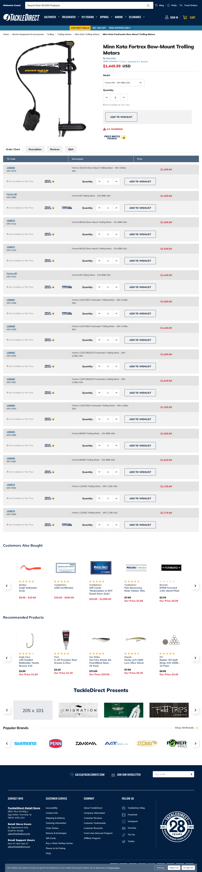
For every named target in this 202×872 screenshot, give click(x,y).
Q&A (70, 149)
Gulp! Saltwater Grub (28, 589)
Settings (161, 867)
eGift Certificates (63, 587)
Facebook (132, 814)
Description (35, 149)
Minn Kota (111, 58)
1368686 (11, 405)
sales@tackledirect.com (19, 833)
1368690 (11, 167)
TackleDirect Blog (136, 808)
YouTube (132, 828)
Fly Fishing (88, 17)
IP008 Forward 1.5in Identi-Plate (169, 589)
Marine (119, 17)
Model (106, 75)
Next (195, 710)
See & (135, 61)
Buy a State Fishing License (59, 843)
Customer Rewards (93, 828)
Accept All (188, 867)
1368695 (11, 352)
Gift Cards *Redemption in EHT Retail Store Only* (101, 590)
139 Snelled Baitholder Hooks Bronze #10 (29, 662)
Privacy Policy (113, 868)
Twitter (131, 841)
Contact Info (52, 813)
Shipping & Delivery (55, 818)
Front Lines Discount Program (98, 833)
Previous (6, 710)
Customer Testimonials (95, 823)
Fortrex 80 (12, 194)
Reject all (174, 867)
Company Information (94, 813)
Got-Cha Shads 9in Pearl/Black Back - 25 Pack (100, 662)
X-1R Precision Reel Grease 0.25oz (65, 661)
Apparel (104, 17)
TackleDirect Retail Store (24, 808)
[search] (148, 5)
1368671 (11, 247)
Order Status (52, 828)
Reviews (55, 149)
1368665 (11, 432)
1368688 (11, 326)
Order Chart (13, 149)
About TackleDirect (93, 808)
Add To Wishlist (121, 116)
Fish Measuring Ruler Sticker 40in (134, 589)
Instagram (133, 821)
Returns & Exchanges (56, 833)
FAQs (48, 853)
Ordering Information (56, 823)
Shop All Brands (184, 727)
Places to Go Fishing (55, 848)
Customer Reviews (93, 818)
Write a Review (110, 61)
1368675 (11, 484)
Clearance (135, 17)
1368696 (11, 379)
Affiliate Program (92, 838)
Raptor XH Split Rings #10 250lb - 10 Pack (170, 662)
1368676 (11, 511)
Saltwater (50, 17)
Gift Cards (51, 838)
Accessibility (52, 808)
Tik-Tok (131, 834)
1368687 (11, 300)
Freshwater (69, 17)
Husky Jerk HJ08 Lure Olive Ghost (134, 661)
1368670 (11, 220)
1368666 (11, 458)
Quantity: (108, 90)
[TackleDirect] (21, 17)
